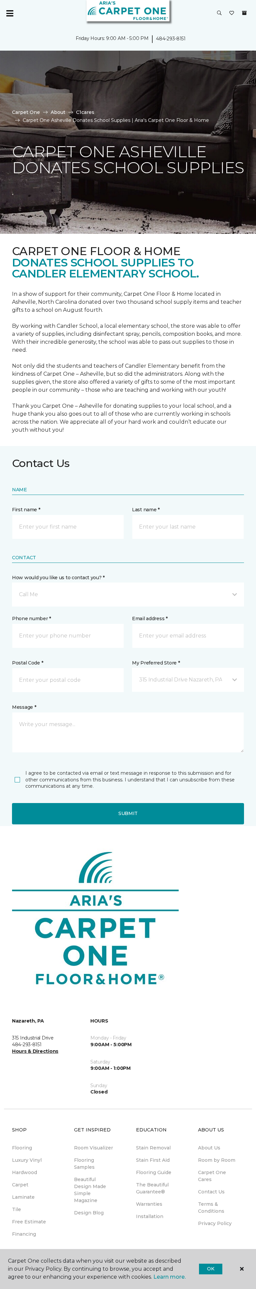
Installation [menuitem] (149, 1216)
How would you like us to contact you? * (58, 577)
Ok (210, 1269)
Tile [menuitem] (16, 1209)
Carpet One (26, 112)
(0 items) (244, 13)
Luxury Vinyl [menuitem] (27, 1160)
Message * (24, 707)
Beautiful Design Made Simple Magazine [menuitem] (90, 1189)
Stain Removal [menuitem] (153, 1148)
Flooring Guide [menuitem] (153, 1172)
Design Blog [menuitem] (89, 1213)
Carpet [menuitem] (20, 1185)
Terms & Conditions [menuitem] (211, 1207)
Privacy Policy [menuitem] (215, 1223)
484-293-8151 (171, 39)
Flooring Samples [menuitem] (84, 1163)
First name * (26, 509)
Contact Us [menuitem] (211, 1192)
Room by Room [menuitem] (216, 1160)
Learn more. (169, 1277)
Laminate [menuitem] (23, 1197)
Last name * (146, 509)
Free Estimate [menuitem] (29, 1222)
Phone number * (31, 618)
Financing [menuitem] (24, 1234)
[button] (219, 13)
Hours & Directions (35, 1051)
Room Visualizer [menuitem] (93, 1148)
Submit (128, 813)
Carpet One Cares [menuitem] (212, 1175)
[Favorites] (231, 13)
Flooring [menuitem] (22, 1148)
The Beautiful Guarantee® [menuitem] (152, 1188)
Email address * (150, 618)
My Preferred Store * (156, 662)
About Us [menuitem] (209, 1148)
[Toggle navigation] (9, 13)
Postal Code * (27, 662)
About (58, 112)
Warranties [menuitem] (149, 1204)
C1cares (85, 112)
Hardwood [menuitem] (24, 1172)
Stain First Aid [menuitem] (153, 1160)
